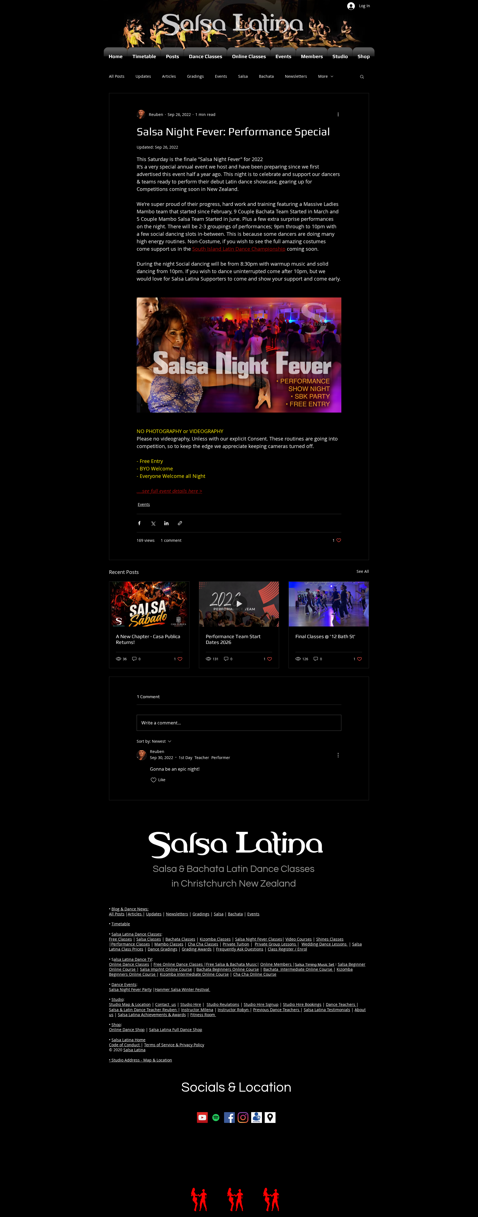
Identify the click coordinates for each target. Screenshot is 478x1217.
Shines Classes (330, 939)
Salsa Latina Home (128, 1039)
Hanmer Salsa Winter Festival (182, 989)
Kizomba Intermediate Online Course (194, 974)
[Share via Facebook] (139, 523)
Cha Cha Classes (203, 944)
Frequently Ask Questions (239, 949)
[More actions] (338, 114)
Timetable (120, 923)
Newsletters (296, 76)
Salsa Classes (148, 939)
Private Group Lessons (276, 944)
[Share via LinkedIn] (166, 523)
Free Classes (120, 939)
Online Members (276, 964)
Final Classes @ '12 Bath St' (325, 636)
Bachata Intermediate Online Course (298, 969)
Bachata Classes (180, 939)
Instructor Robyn (234, 1009)
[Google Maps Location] (270, 1117)
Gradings (195, 76)
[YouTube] (202, 1117)
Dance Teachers (341, 1004)
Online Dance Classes (129, 964)
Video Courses (298, 939)
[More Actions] (338, 755)
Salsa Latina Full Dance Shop (175, 1029)
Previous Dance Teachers (276, 1009)
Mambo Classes (168, 944)
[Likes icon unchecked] (153, 780)
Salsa (243, 76)
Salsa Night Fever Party (130, 989)
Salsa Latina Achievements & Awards (152, 1014)
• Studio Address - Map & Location (140, 1060)
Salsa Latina (134, 1049)
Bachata (266, 76)
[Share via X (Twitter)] (152, 523)
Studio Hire (190, 1004)
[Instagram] (243, 1117)
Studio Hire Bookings (302, 1004)
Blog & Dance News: (130, 909)
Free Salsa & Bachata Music (231, 964)
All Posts (116, 76)
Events (221, 76)
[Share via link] (180, 523)
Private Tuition (236, 944)
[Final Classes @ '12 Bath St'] (329, 604)
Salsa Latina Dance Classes (136, 934)
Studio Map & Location (130, 1004)
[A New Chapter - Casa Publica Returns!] (149, 604)
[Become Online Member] (256, 1117)
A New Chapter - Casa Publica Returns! (148, 639)
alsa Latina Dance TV (133, 959)
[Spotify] (216, 1117)
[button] (362, 76)
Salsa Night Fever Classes (258, 939)
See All (363, 571)
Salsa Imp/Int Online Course (166, 969)
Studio (117, 999)
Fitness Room (203, 1014)
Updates (143, 76)
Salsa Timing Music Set (314, 964)
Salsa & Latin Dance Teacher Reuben (143, 1009)
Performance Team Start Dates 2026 (233, 639)
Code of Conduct (125, 1044)
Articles (169, 76)
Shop (116, 1024)
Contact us (165, 1004)
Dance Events (123, 984)
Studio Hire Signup (261, 1004)
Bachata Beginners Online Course (227, 969)
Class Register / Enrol (287, 949)
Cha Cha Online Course (254, 974)
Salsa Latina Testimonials (327, 1009)
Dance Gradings (162, 949)
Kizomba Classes (215, 939)
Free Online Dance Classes (179, 964)
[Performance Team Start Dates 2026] (239, 604)
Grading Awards (197, 949)
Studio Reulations (223, 1004)
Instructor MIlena (197, 1009)
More (323, 76)
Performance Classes (130, 944)
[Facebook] (229, 1117)
